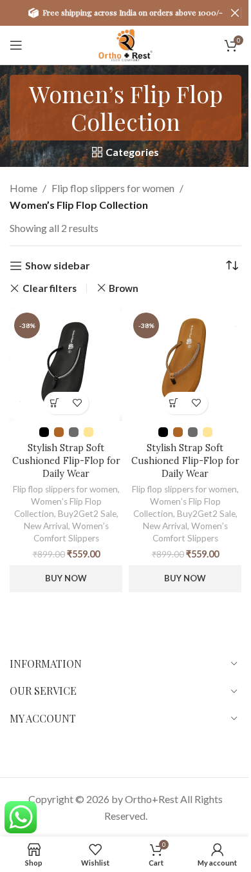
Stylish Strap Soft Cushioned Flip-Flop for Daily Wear (66, 461)
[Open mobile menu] (16, 45)
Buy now (66, 578)
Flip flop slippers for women (112, 188)
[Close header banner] (235, 13)
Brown (123, 288)
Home (23, 188)
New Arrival (46, 526)
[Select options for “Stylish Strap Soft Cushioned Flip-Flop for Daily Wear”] (55, 403)
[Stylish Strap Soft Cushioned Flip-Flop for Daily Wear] (66, 364)
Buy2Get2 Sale (87, 514)
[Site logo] (125, 43)
